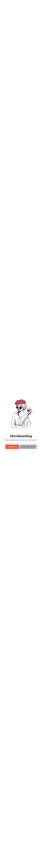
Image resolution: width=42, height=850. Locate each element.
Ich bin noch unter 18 (28, 447)
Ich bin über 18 (12, 447)
